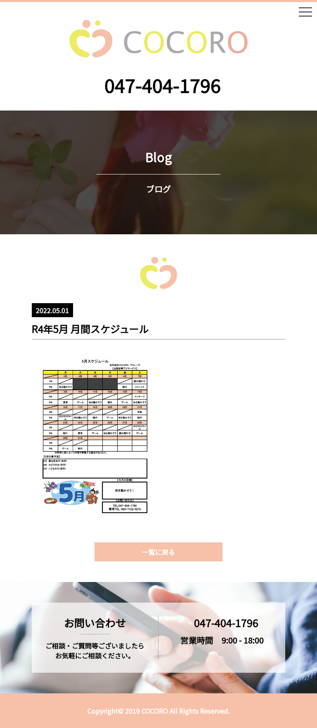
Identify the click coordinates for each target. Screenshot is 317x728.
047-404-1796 (162, 84)
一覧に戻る (158, 552)
